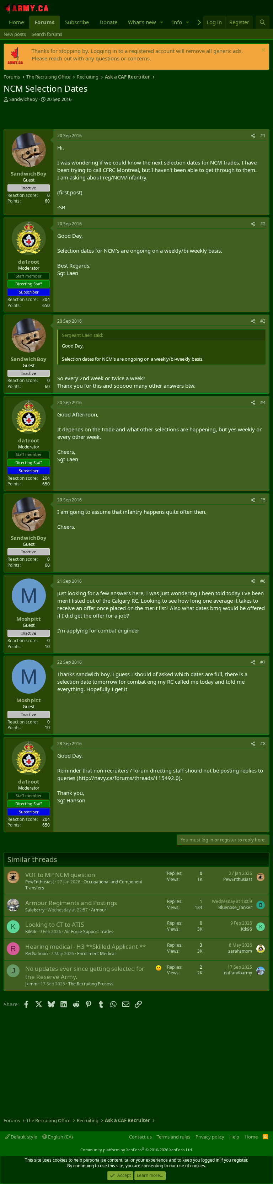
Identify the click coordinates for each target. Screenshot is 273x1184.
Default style (23, 1137)
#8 (263, 744)
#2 (263, 224)
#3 (263, 321)
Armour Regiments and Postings (71, 903)
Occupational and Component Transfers (83, 885)
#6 (263, 581)
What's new (142, 22)
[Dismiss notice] (262, 51)
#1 (263, 136)
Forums (44, 22)
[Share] (253, 136)
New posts (15, 34)
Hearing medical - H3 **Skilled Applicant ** (85, 946)
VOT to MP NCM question (60, 875)
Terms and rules (173, 1137)
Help (234, 1137)
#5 (263, 500)
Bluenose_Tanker (235, 907)
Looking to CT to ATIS (54, 924)
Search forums (47, 34)
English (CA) (60, 1137)
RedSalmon (36, 954)
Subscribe (77, 22)
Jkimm (31, 984)
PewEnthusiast (39, 882)
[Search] (262, 22)
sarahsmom (240, 951)
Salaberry (34, 910)
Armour (98, 910)
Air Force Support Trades (88, 932)
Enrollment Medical (96, 954)
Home (16, 22)
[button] (162, 22)
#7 (263, 662)
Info (177, 22)
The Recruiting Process (90, 984)
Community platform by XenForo (136, 1149)
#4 (263, 402)
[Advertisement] (87, 116)
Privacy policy (210, 1137)
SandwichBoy (23, 99)
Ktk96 (30, 932)
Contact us (140, 1137)
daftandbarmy (238, 973)
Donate (108, 22)
